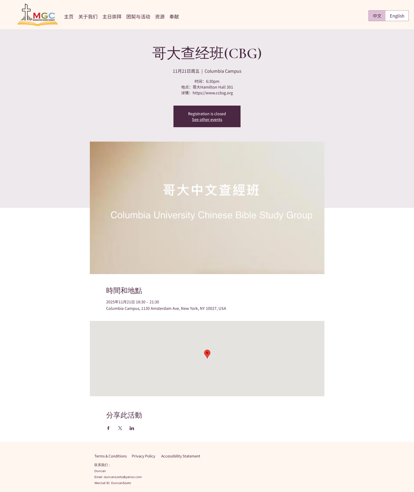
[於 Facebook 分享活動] (108, 428)
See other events (207, 119)
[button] (88, 15)
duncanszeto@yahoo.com (123, 477)
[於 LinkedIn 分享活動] (132, 428)
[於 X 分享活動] (120, 428)
